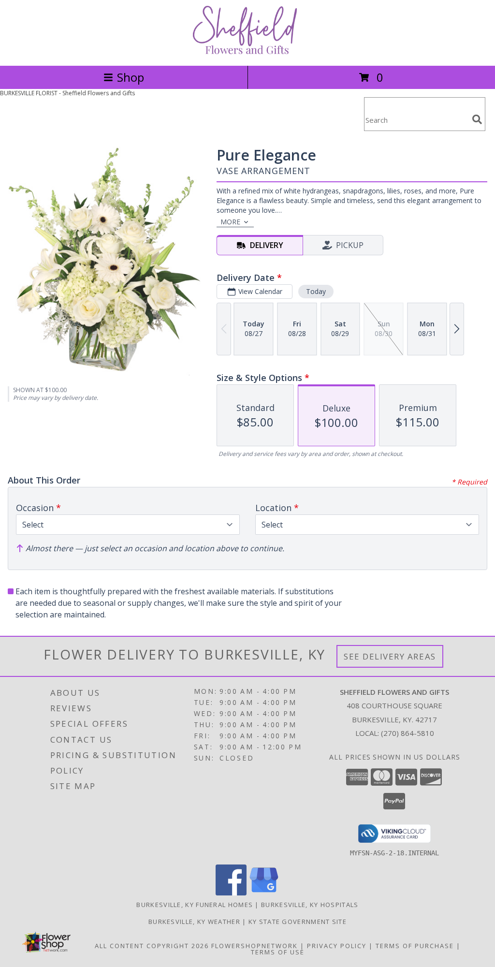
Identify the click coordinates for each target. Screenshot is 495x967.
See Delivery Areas (390, 656)
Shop (130, 77)
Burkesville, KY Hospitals (310, 904)
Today (316, 291)
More (230, 221)
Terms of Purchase (415, 945)
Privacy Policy (336, 945)
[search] (477, 119)
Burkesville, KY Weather (194, 921)
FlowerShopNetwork (254, 945)
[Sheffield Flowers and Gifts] (247, 51)
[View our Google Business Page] (263, 892)
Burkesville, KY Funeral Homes (194, 904)
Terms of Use (278, 952)
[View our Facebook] (231, 892)
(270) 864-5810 (407, 733)
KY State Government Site (297, 921)
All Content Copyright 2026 (152, 945)
